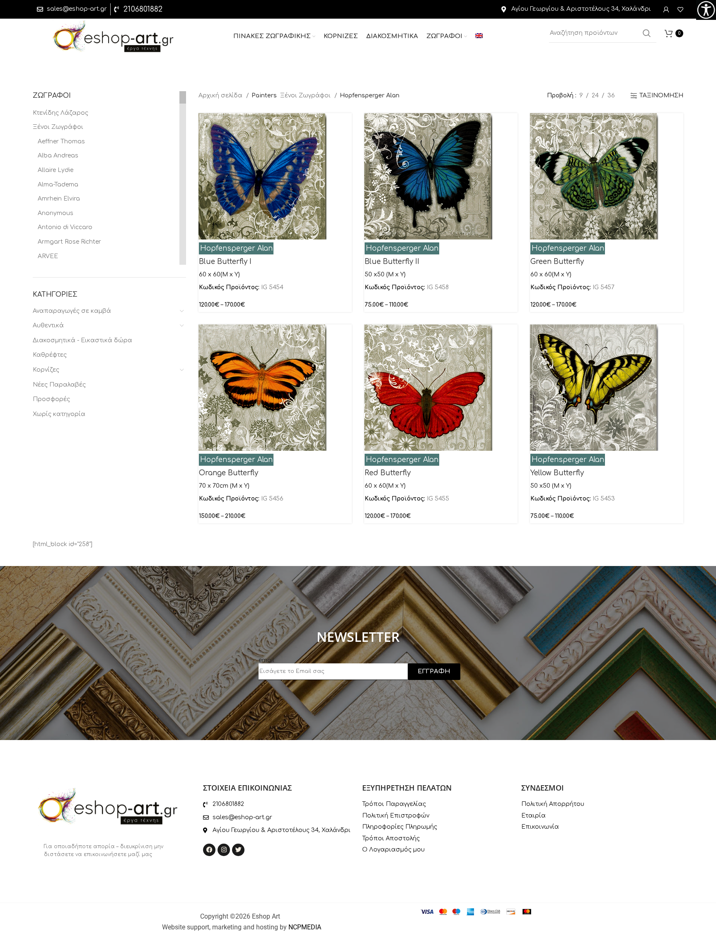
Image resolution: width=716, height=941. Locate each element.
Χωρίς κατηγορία (59, 414)
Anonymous (55, 213)
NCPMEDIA (304, 927)
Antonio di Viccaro (65, 227)
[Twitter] (238, 850)
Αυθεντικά (48, 325)
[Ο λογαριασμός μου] (666, 9)
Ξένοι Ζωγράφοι (58, 127)
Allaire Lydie (55, 170)
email (266, 660)
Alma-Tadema (58, 184)
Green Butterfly (557, 262)
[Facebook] (209, 850)
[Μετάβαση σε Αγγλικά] (479, 36)
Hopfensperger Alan (236, 248)
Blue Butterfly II (392, 262)
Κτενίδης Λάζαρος (60, 113)
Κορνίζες (46, 370)
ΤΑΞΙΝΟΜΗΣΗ (661, 95)
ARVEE (48, 256)
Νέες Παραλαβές (59, 385)
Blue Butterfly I (225, 262)
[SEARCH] (646, 33)
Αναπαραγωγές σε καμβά (72, 311)
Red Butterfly (388, 473)
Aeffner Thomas (61, 141)
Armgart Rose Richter (69, 242)
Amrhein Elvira (59, 199)
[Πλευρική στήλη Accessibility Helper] (706, 10)
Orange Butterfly (228, 473)
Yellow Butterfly (557, 473)
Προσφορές (51, 399)
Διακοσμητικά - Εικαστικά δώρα (82, 340)
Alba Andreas (58, 155)
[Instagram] (224, 850)
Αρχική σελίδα (221, 95)
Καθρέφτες (50, 355)
